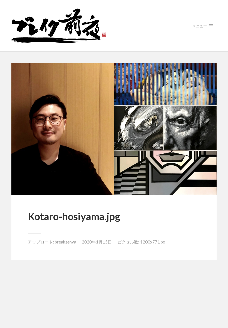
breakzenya (65, 241)
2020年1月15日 (97, 241)
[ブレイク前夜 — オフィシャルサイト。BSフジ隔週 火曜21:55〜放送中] (114, 25)
